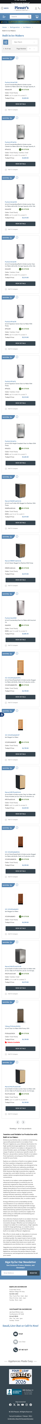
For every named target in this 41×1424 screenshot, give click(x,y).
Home (4, 27)
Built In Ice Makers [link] (9, 31)
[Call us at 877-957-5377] (15, 1349)
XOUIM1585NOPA (11, 685)
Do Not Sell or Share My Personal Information (20, 1419)
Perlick (11, 82)
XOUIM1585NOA (10, 859)
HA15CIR (8, 269)
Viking (12, 1026)
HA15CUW (8, 89)
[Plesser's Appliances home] (21, 8)
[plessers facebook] (10, 1404)
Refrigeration (15, 27)
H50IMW (8, 625)
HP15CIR (8, 329)
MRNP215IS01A (10, 568)
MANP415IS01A (10, 508)
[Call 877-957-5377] (39, 8)
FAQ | (30, 1416)
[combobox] (25, 42)
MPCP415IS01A (10, 799)
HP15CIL (7, 388)
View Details (20, 104)
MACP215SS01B (10, 973)
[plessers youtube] (22, 1404)
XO (13, 678)
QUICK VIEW (21, 73)
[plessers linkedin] (18, 1404)
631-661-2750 (13, 1294)
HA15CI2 (8, 448)
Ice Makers (27, 27)
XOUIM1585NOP (10, 742)
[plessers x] (14, 1404)
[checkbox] (6, 110)
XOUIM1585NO (10, 916)
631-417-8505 (13, 1316)
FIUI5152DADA (10, 1033)
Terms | (15, 1416)
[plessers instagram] (26, 1404)
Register (33, 1273)
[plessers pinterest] (30, 1404)
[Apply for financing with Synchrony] (20, 22)
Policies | (25, 1416)
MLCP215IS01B (10, 1094)
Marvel (13, 501)
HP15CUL (8, 149)
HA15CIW (8, 209)
